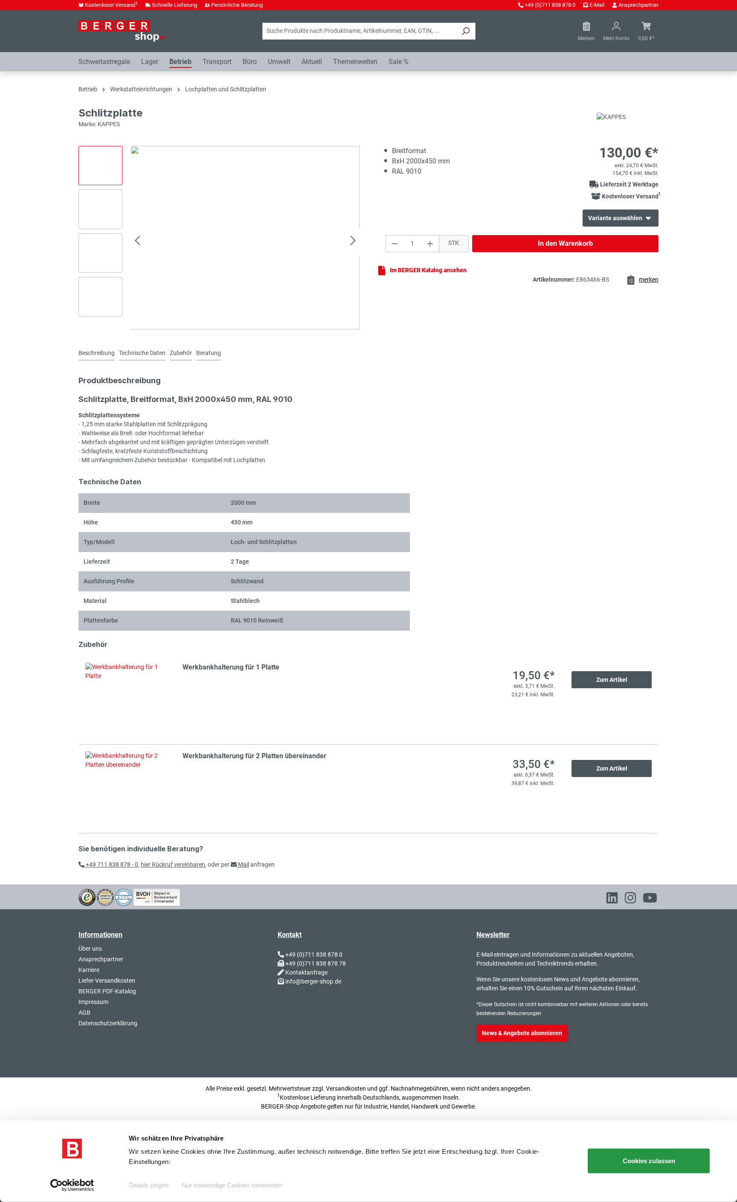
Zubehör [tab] (181, 352)
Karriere (88, 969)
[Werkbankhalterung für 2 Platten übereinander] (125, 788)
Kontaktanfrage (306, 972)
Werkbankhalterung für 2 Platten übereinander (254, 756)
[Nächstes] (353, 242)
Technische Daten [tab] (142, 352)
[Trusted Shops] (87, 896)
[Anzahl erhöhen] (430, 243)
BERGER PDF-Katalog (107, 991)
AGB (84, 1012)
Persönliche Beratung (237, 5)
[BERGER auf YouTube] (650, 899)
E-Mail (596, 5)
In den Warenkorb (565, 243)
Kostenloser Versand (111, 5)
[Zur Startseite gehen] (121, 30)
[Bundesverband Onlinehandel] (156, 896)
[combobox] (359, 31)
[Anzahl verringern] (394, 243)
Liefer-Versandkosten (106, 980)
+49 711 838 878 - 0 (111, 864)
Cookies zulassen (649, 1160)
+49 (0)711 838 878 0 (550, 5)
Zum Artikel (611, 679)
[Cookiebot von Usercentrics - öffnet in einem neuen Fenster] (72, 1185)
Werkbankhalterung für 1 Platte (231, 667)
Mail (243, 864)
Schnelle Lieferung (174, 5)
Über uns (90, 948)
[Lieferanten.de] (105, 896)
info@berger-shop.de (313, 981)
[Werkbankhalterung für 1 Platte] (125, 700)
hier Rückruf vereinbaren (173, 864)
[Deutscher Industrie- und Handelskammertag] (123, 896)
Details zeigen (148, 1185)
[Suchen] (466, 31)
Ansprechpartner (638, 5)
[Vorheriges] (137, 242)
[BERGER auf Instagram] (630, 899)
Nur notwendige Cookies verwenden (232, 1185)
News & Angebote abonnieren (522, 1033)
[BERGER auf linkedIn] (612, 899)
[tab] (96, 353)
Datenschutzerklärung (107, 1023)
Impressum (93, 1001)
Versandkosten (346, 1088)
